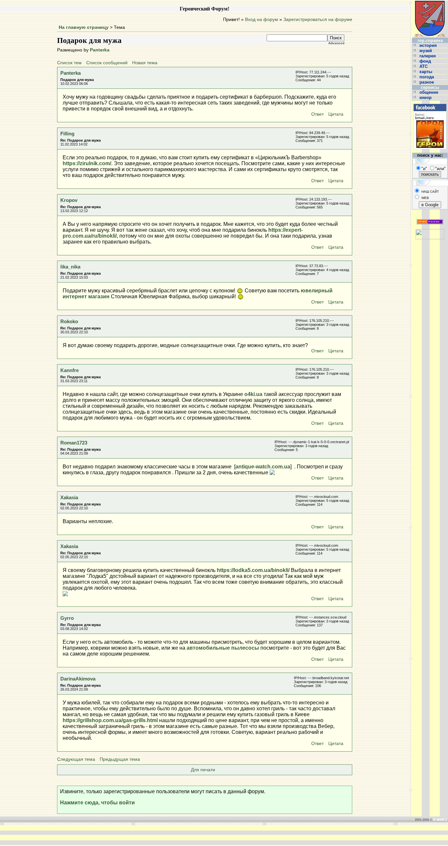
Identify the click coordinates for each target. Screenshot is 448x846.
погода (427, 76)
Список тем (69, 62)
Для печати (203, 769)
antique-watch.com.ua (262, 466)
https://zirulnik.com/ (87, 163)
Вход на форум (261, 19)
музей (426, 50)
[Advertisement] (125, 835)
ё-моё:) (440, 819)
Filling (67, 133)
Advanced (336, 43)
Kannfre (69, 370)
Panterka (100, 50)
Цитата (335, 114)
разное (427, 82)
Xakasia (69, 497)
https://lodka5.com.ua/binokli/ (253, 570)
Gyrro (67, 618)
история (428, 45)
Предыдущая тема (120, 759)
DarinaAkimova (77, 678)
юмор (426, 97)
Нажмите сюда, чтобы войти (97, 802)
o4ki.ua (253, 394)
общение (429, 92)
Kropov (68, 200)
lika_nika (70, 266)
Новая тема (144, 62)
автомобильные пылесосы (223, 648)
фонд (425, 61)
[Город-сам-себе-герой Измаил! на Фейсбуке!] (430, 103)
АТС (424, 66)
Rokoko (69, 321)
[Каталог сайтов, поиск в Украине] (430, 231)
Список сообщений (107, 62)
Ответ (317, 114)
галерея (428, 55)
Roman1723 (73, 442)
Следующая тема (76, 759)
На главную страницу (84, 27)
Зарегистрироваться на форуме (317, 19)
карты (426, 71)
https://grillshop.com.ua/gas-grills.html (110, 720)
